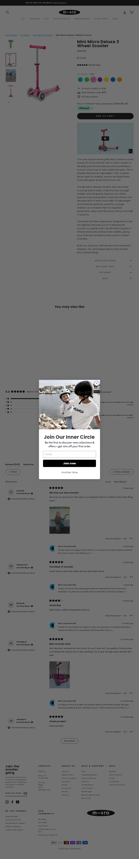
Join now (69, 463)
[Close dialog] (96, 383)
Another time (69, 472)
